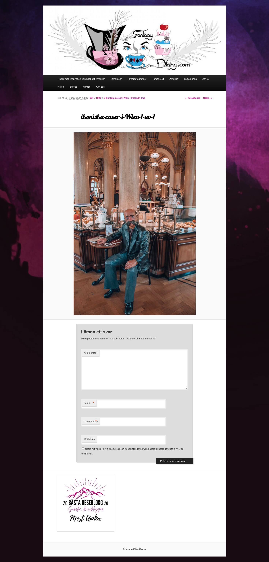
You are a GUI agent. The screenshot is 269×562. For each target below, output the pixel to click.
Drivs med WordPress (134, 549)
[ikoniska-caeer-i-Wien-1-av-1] (134, 223)
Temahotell (158, 78)
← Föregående (192, 97)
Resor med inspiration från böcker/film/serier (81, 78)
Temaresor (116, 78)
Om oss (100, 86)
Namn (89, 403)
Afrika (205, 78)
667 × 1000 (95, 97)
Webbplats (89, 439)
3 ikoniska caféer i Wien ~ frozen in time (124, 97)
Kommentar (91, 352)
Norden (86, 86)
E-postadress (91, 421)
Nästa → (207, 97)
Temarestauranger (136, 78)
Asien (61, 86)
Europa (73, 86)
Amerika (173, 78)
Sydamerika (190, 78)
